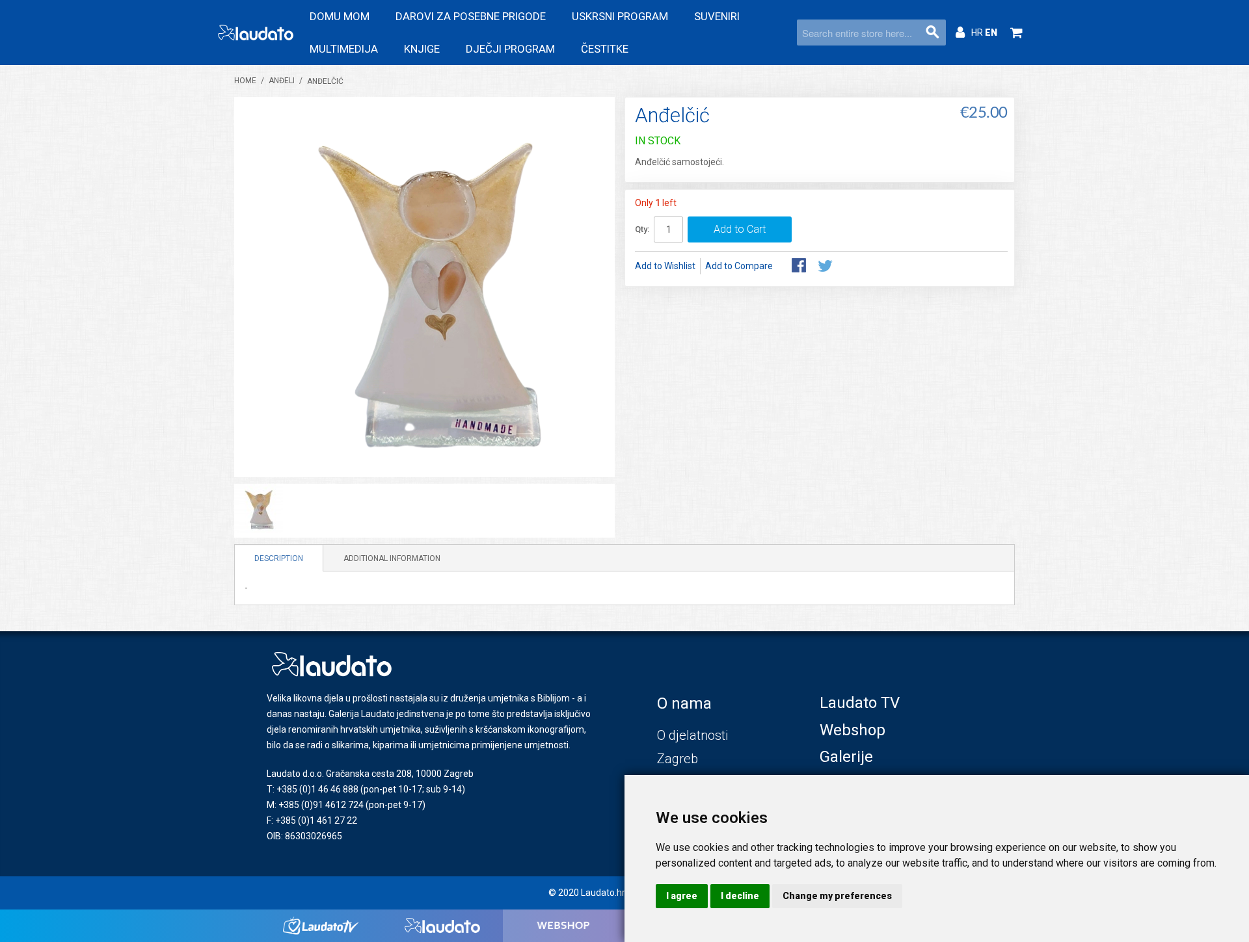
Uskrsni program (620, 16)
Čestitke (604, 48)
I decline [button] (740, 896)
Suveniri (717, 16)
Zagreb (677, 758)
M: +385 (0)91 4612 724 (315, 805)
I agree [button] (681, 896)
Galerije (846, 757)
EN (991, 32)
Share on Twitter (826, 266)
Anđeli (282, 80)
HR (978, 32)
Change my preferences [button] (837, 896)
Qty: (642, 229)
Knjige (422, 48)
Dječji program (510, 48)
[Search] (933, 33)
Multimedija (344, 48)
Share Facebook (800, 266)
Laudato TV (860, 703)
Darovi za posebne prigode (471, 16)
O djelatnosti (692, 735)
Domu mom (339, 16)
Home (245, 80)
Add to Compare (739, 266)
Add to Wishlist (665, 266)
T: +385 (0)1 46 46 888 (312, 789)
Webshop (852, 730)
